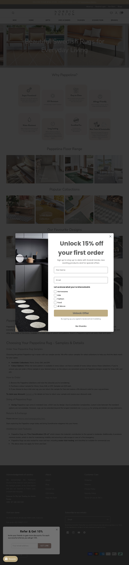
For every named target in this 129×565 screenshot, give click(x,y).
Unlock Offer (81, 313)
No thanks (80, 326)
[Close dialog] (110, 236)
